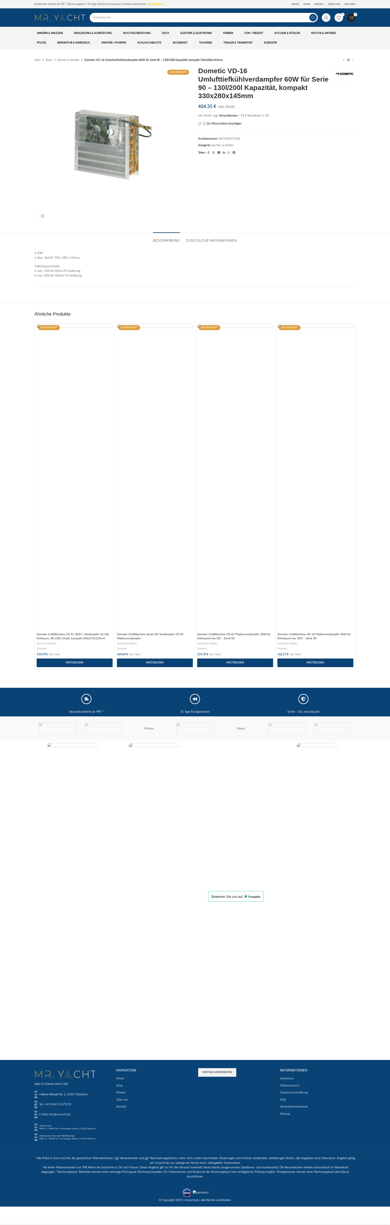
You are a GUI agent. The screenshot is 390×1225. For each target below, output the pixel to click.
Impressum (287, 1078)
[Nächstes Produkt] (353, 60)
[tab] (166, 238)
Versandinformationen (294, 1106)
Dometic (42, 648)
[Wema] (287, 728)
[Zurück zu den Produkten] (348, 60)
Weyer (241, 728)
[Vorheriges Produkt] (343, 60)
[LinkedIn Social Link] (224, 153)
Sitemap (285, 1114)
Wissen (120, 1092)
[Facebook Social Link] (208, 153)
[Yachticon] (57, 728)
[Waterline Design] (333, 728)
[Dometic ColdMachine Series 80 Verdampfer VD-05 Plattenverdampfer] (155, 477)
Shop (49, 60)
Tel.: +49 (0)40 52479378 (55, 1104)
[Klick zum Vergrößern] (42, 216)
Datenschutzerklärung (294, 1092)
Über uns (122, 1099)
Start (37, 60)
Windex (149, 728)
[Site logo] (60, 17)
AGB (283, 1099)
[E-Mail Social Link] (219, 153)
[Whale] (195, 728)
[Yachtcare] (103, 728)
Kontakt (121, 1106)
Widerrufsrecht (289, 1085)
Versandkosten (228, 115)
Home (120, 1078)
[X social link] (213, 153)
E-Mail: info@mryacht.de (54, 1114)
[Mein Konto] (326, 17)
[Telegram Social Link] (234, 153)
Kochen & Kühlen (68, 60)
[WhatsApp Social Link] (228, 153)
